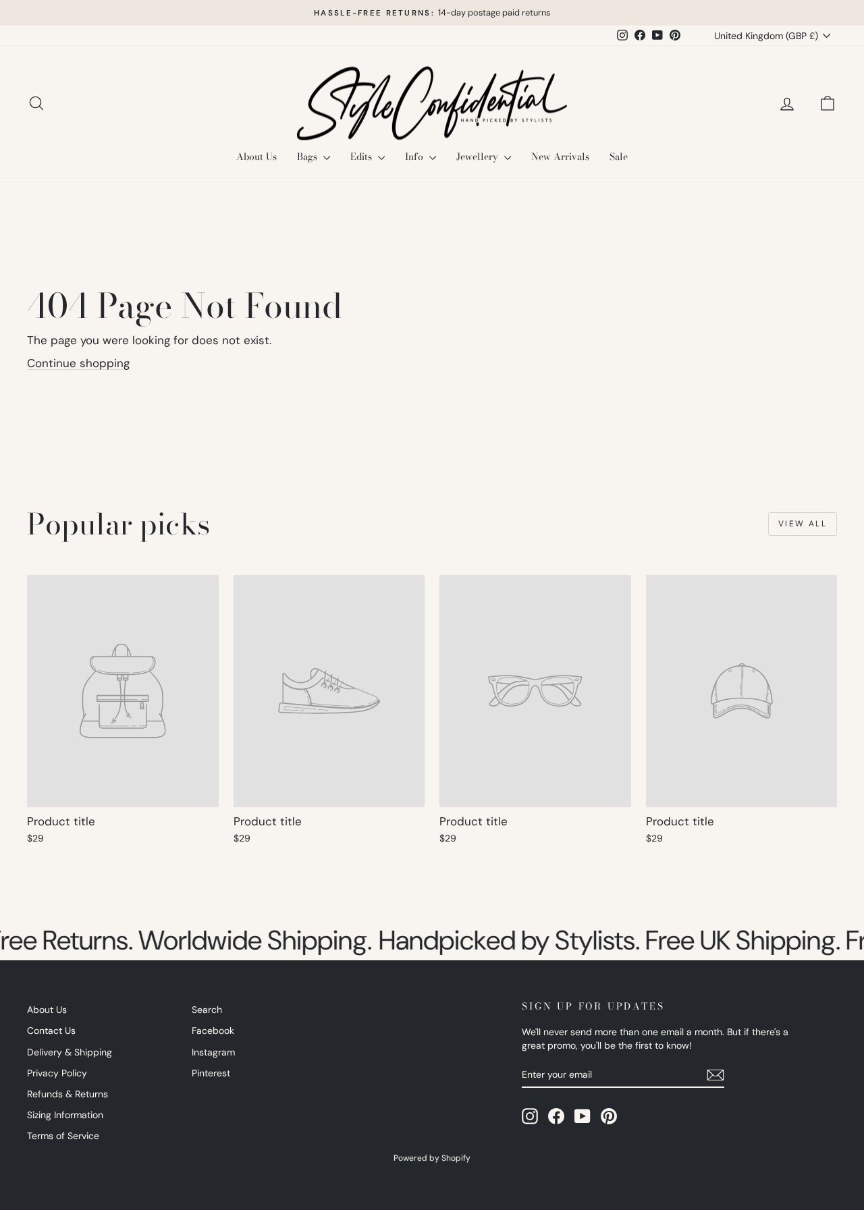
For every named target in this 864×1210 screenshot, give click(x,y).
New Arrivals (560, 156)
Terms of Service (63, 1136)
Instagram (213, 1052)
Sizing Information (65, 1115)
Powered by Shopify (432, 1158)
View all (802, 523)
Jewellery (478, 156)
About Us (256, 156)
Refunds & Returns (67, 1094)
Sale (619, 156)
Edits (362, 156)
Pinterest (211, 1073)
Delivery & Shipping (69, 1052)
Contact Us (51, 1030)
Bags (308, 156)
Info (415, 156)
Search (207, 1009)
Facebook (213, 1030)
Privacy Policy (57, 1073)
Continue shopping (78, 363)
